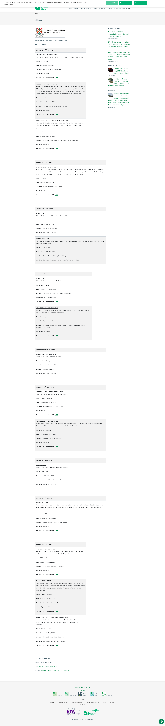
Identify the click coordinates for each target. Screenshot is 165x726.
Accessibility (102, 8)
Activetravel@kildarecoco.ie (48, 666)
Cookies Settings (112, 2)
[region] (70, 100)
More (127, 8)
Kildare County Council (48, 670)
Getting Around (86, 8)
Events (112, 702)
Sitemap (82, 704)
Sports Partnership (63, 670)
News (104, 702)
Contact (82, 699)
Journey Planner (73, 8)
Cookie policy (63, 702)
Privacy (52, 702)
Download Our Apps (82, 689)
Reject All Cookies (125, 2)
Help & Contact (119, 8)
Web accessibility (77, 702)
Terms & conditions (93, 702)
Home (36, 13)
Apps (110, 8)
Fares (94, 8)
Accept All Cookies (140, 2)
